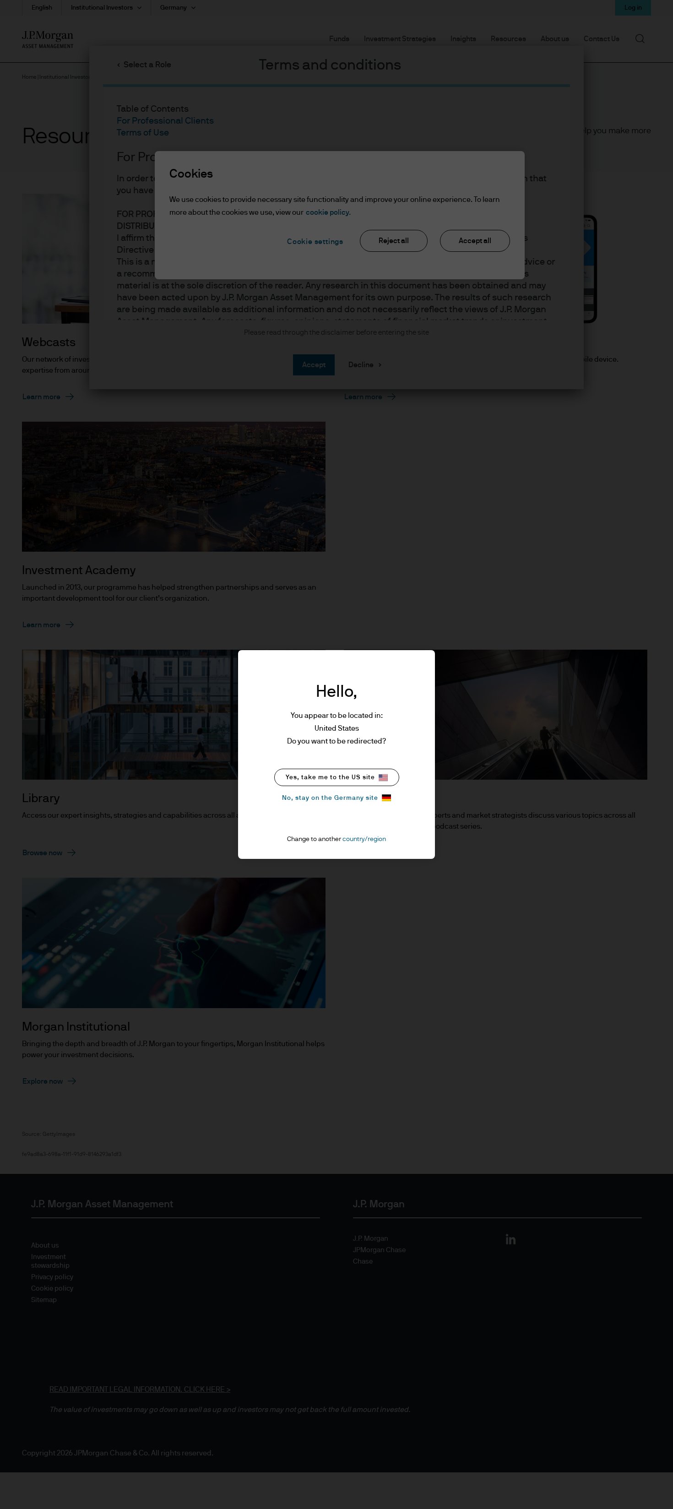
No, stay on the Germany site (330, 798)
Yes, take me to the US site (330, 777)
